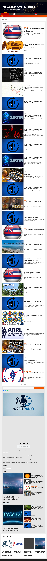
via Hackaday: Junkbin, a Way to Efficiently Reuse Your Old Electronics (36, 493)
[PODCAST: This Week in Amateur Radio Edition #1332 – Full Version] (13, 246)
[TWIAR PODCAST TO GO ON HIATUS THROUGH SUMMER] (13, 515)
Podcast (25, 41)
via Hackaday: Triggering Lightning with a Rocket (10, 460)
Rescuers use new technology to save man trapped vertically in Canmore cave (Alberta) (28, 13)
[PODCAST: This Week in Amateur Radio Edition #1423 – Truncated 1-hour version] (27, 525)
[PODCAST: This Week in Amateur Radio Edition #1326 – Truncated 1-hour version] (13, 303)
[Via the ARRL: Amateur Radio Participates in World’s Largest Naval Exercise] (13, 318)
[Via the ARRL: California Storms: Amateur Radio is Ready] (13, 375)
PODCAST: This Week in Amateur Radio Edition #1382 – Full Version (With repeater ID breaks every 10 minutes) (34, 44)
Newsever (33, 559)
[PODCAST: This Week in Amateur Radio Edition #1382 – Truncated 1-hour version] (13, 60)
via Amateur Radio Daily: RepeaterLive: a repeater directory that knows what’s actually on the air (18, 455)
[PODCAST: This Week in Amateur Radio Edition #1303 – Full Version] (13, 346)
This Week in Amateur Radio (18, 6)
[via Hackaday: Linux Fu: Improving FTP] (27, 487)
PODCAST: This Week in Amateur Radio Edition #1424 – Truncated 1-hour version (37, 514)
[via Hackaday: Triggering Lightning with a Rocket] (13, 483)
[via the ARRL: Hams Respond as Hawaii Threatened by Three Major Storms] (13, 275)
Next (25, 384)
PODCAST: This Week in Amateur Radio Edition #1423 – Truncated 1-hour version (37, 526)
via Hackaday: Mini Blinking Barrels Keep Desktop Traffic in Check (37, 482)
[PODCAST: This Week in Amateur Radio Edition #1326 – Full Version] (13, 289)
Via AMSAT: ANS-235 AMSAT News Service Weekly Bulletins (12, 457)
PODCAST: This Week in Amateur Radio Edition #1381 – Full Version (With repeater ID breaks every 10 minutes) (34, 87)
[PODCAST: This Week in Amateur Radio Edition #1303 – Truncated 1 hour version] (13, 361)
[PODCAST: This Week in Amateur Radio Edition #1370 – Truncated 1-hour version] (13, 146)
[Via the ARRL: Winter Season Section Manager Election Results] (13, 332)
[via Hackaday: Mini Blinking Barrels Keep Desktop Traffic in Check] (27, 481)
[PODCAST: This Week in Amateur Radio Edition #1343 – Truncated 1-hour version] (13, 218)
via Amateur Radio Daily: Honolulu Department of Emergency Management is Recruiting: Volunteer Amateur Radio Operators (34, 30)
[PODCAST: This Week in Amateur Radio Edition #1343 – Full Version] (13, 203)
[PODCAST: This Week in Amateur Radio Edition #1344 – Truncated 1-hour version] (13, 189)
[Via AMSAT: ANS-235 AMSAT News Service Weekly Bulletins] (18, 543)
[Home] (2, 16)
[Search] (45, 16)
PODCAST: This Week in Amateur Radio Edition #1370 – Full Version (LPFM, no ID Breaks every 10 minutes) (33, 159)
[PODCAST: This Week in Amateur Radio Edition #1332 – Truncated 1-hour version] (13, 261)
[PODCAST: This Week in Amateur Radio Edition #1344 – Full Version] (13, 175)
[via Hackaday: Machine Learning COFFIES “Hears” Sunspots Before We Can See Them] (27, 475)
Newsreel (25, 70)
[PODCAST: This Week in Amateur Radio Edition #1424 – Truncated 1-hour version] (27, 513)
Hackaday (32, 480)
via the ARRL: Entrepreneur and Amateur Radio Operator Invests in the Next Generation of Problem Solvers (20, 462)
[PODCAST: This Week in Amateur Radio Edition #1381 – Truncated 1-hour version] (13, 103)
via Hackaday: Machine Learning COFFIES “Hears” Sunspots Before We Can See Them (37, 476)
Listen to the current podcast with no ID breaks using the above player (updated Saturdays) (17, 450)
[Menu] (4, 16)
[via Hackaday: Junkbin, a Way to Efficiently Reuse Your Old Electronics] (27, 493)
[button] (4, 16)
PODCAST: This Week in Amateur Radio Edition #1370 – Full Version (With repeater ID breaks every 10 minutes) (34, 131)
